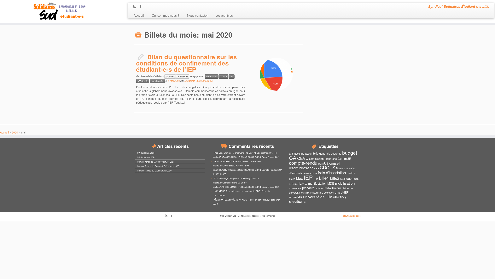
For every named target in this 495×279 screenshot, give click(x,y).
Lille (316, 179)
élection (339, 197)
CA (292, 157)
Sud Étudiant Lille (228, 215)
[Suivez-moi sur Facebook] (142, 6)
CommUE (344, 158)
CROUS (327, 167)
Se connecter (268, 215)
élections (297, 201)
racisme (319, 188)
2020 (15, 132)
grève (292, 179)
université (295, 197)
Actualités (170, 76)
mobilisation (345, 183)
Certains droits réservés (249, 215)
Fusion (351, 173)
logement (352, 178)
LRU (303, 183)
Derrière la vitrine (345, 168)
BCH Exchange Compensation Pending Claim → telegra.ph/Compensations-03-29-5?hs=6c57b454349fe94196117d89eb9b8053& (236, 182)
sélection (329, 192)
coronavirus (211, 76)
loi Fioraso (294, 183)
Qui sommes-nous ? (165, 15)
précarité (308, 188)
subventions (317, 192)
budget (349, 152)
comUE (323, 163)
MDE (330, 183)
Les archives (224, 15)
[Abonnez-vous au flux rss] (136, 6)
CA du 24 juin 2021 (146, 152)
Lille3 (342, 178)
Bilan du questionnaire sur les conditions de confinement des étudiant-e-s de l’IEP (186, 63)
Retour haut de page (351, 215)
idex (299, 178)
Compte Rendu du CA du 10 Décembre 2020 (158, 166)
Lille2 (334, 178)
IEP (231, 76)
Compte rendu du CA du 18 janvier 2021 (156, 161)
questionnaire (157, 81)
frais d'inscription (332, 172)
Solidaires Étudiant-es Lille (198, 80)
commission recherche (323, 159)
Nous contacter (197, 15)
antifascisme (296, 153)
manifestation (317, 183)
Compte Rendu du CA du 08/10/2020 (154, 170)
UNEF (344, 192)
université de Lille (317, 197)
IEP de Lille (183, 76)
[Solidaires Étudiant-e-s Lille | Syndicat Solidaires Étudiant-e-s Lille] (57, 11)
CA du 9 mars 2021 (146, 157)
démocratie (296, 173)
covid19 (223, 76)
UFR (337, 192)
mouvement (295, 188)
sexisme (307, 192)
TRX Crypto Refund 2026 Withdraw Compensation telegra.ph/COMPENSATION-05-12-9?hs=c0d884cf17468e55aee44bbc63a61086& (237, 165)
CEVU (302, 158)
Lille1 (324, 178)
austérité (336, 153)
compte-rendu (303, 162)
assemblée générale (317, 153)
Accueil (139, 15)
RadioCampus (332, 188)
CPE (316, 168)
